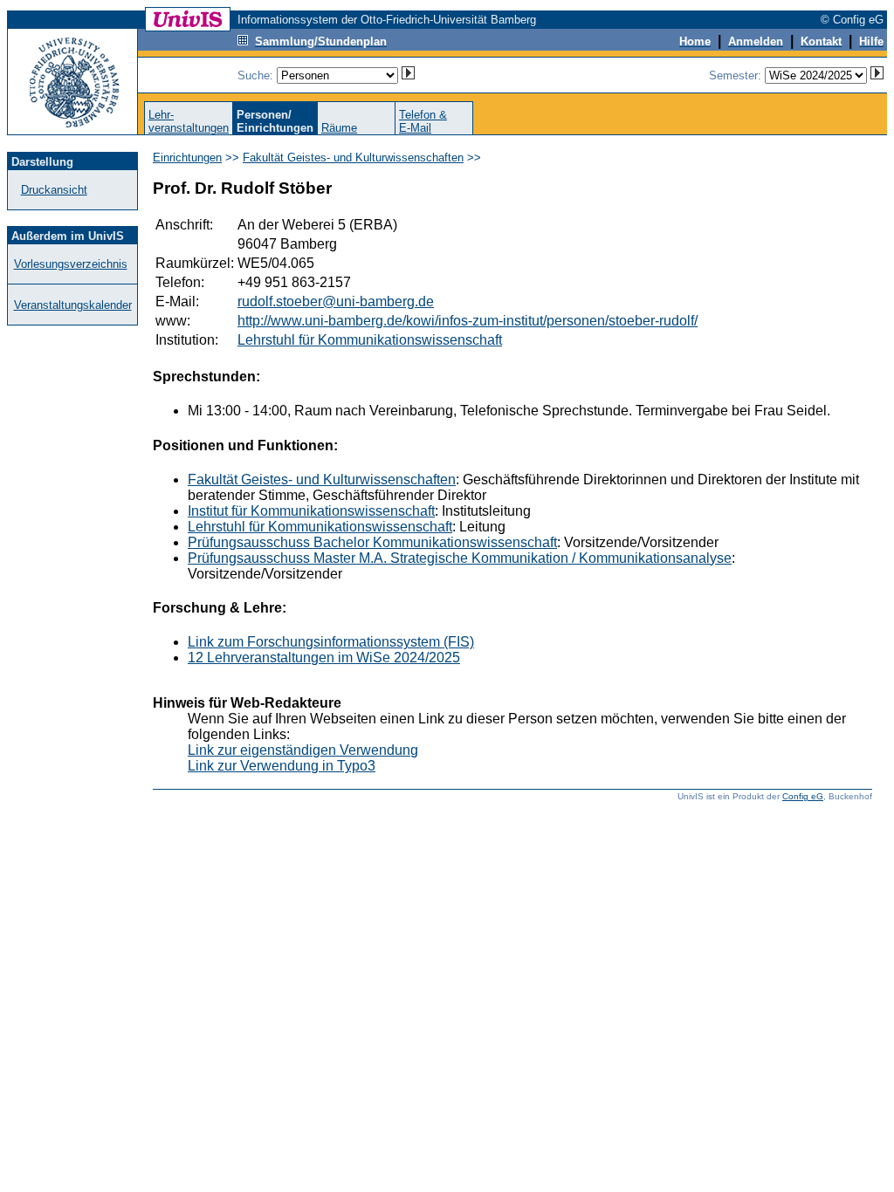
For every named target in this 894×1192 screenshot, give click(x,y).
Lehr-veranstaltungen (188, 121)
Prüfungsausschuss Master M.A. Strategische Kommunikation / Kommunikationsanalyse (460, 558)
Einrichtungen (187, 157)
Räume (339, 127)
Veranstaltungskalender (73, 305)
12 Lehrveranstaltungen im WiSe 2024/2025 (324, 657)
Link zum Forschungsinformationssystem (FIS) (331, 641)
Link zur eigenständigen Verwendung (303, 750)
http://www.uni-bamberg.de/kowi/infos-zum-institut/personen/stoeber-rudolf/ (467, 320)
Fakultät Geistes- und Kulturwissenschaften (353, 157)
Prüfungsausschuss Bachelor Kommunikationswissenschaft (372, 542)
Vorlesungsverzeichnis (70, 264)
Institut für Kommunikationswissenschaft (311, 511)
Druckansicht (54, 189)
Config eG (802, 796)
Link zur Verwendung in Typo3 (281, 765)
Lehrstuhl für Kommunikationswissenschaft (369, 339)
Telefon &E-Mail (423, 121)
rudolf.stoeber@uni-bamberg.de (335, 301)
